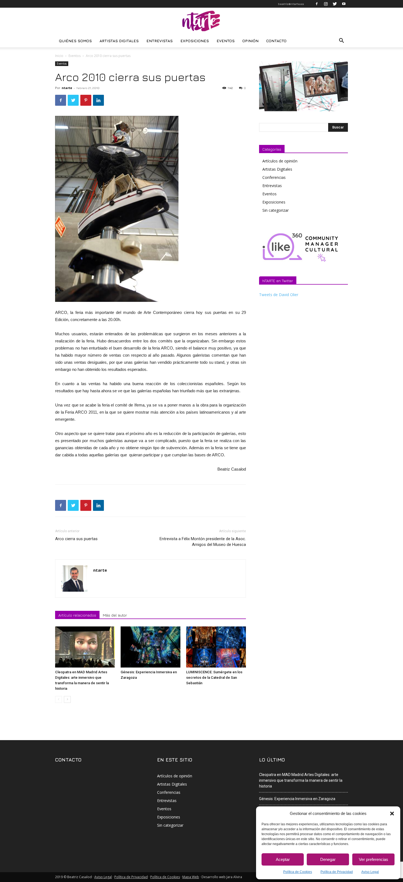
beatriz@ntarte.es (291, 3)
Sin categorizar (275, 210)
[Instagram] (326, 4)
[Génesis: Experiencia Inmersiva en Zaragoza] (150, 647)
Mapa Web (190, 877)
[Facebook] (317, 4)
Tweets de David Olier (278, 294)
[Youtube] (344, 4)
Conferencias (274, 177)
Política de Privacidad (336, 872)
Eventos (226, 40)
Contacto (276, 40)
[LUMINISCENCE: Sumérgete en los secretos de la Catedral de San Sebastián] (216, 647)
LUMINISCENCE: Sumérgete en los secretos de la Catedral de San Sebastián (214, 677)
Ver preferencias (373, 859)
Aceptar (283, 859)
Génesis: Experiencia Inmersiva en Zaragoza (297, 799)
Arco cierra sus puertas (76, 538)
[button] (392, 813)
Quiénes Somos (75, 40)
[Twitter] (335, 4)
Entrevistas (159, 40)
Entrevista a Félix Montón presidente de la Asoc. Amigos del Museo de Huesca (203, 541)
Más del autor (115, 615)
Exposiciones (194, 40)
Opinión (250, 40)
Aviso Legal (370, 872)
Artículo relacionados (77, 615)
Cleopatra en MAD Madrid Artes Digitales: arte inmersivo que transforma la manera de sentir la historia (300, 780)
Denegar (328, 859)
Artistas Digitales (119, 40)
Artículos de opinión (279, 161)
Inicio (59, 55)
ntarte (67, 88)
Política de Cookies (297, 872)
